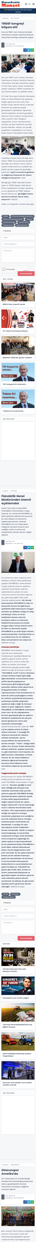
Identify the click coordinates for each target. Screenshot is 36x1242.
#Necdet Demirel (22, 225)
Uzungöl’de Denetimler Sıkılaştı (18, 10)
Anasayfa (5, 18)
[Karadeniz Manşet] (10, 4)
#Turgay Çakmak (8, 897)
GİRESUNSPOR (15, 1165)
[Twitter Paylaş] (28, 50)
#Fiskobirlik (15, 894)
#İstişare (29, 219)
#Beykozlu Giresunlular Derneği (12, 219)
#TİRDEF (5, 216)
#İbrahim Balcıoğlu (9, 222)
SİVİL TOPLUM (15, 18)
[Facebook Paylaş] (25, 50)
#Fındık (5, 894)
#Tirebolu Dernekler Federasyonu (22, 216)
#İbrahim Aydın (23, 222)
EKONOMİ (14, 491)
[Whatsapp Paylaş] (32, 50)
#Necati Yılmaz (7, 225)
